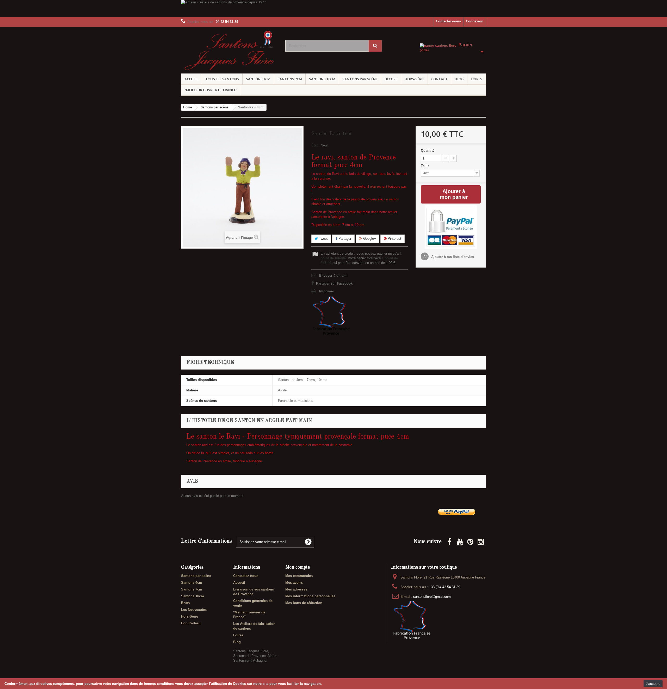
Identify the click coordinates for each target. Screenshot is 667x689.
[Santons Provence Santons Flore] (229, 52)
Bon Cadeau (191, 623)
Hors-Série (414, 79)
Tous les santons (222, 79)
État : (315, 145)
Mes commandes (299, 576)
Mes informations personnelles (310, 596)
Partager (344, 239)
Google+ (369, 239)
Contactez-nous (448, 21)
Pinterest (394, 239)
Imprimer (326, 291)
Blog (459, 79)
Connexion (474, 21)
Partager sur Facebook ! (335, 283)
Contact (439, 79)
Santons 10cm (322, 79)
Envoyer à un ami (333, 276)
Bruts (185, 603)
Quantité (427, 150)
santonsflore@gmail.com (432, 597)
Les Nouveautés (194, 610)
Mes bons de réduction (303, 603)
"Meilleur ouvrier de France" (210, 90)
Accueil (191, 79)
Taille (425, 166)
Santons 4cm (258, 79)
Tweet (323, 239)
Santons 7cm (289, 79)
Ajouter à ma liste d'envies (452, 257)
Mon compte (297, 567)
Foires (476, 79)
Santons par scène (360, 79)
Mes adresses (296, 589)
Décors (391, 79)
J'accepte (653, 684)
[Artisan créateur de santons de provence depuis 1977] (333, 8)
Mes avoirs (294, 583)
